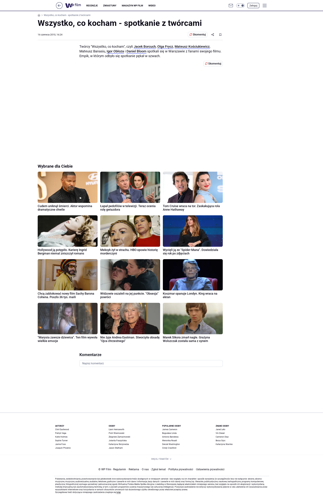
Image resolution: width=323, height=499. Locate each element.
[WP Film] (75, 5)
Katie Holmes (61, 437)
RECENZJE (92, 5)
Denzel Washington (171, 444)
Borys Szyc (220, 440)
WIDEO (152, 5)
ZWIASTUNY (109, 5)
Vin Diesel (220, 433)
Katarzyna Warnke (224, 444)
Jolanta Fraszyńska (118, 440)
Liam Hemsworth (116, 429)
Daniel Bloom (136, 51)
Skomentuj (199, 34)
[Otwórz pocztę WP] (231, 5)
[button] (240, 6)
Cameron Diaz (222, 437)
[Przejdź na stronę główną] (59, 8)
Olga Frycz (165, 47)
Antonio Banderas (170, 437)
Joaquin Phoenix (63, 448)
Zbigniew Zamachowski (119, 437)
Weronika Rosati (169, 440)
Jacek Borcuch (145, 47)
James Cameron (169, 429)
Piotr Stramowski (116, 433)
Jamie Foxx (60, 444)
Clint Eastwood (62, 429)
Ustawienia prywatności (209, 469)
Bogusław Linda (169, 433)
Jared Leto (220, 429)
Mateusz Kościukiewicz (192, 47)
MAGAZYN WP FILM (132, 5)
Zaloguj (253, 5)
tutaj (118, 492)
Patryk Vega (60, 433)
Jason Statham (116, 448)
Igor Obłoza (115, 51)
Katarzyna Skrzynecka (119, 444)
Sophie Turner (61, 440)
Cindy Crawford (169, 448)
